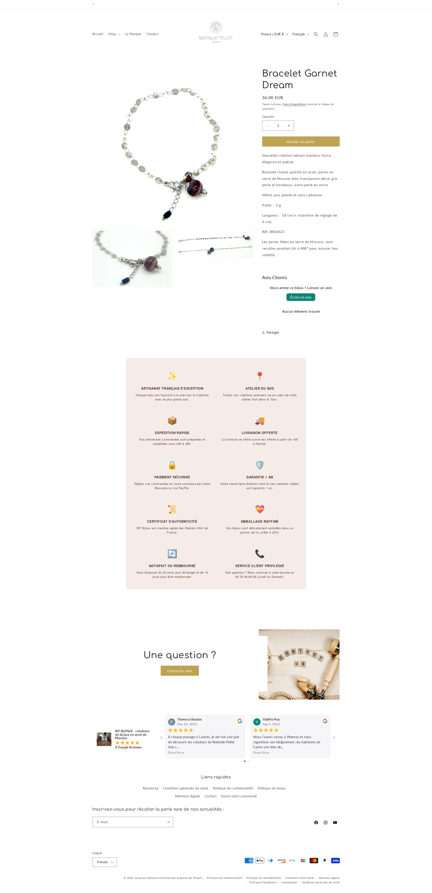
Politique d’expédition (263, 882)
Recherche (151, 788)
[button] (114, 34)
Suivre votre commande (239, 796)
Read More (176, 752)
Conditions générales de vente (185, 788)
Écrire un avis (300, 297)
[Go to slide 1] (244, 761)
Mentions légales (187, 796)
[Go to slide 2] (248, 761)
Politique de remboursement (224, 877)
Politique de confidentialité (233, 788)
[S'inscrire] (168, 822)
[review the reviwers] (240, 722)
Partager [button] (273, 332)
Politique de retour (272, 788)
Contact (210, 796)
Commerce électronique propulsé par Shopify (174, 877)
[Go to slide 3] (251, 761)
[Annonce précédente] (94, 4)
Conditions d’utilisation (299, 877)
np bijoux (140, 877)
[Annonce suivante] (338, 4)
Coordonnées (289, 882)
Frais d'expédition (294, 104)
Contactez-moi (179, 671)
